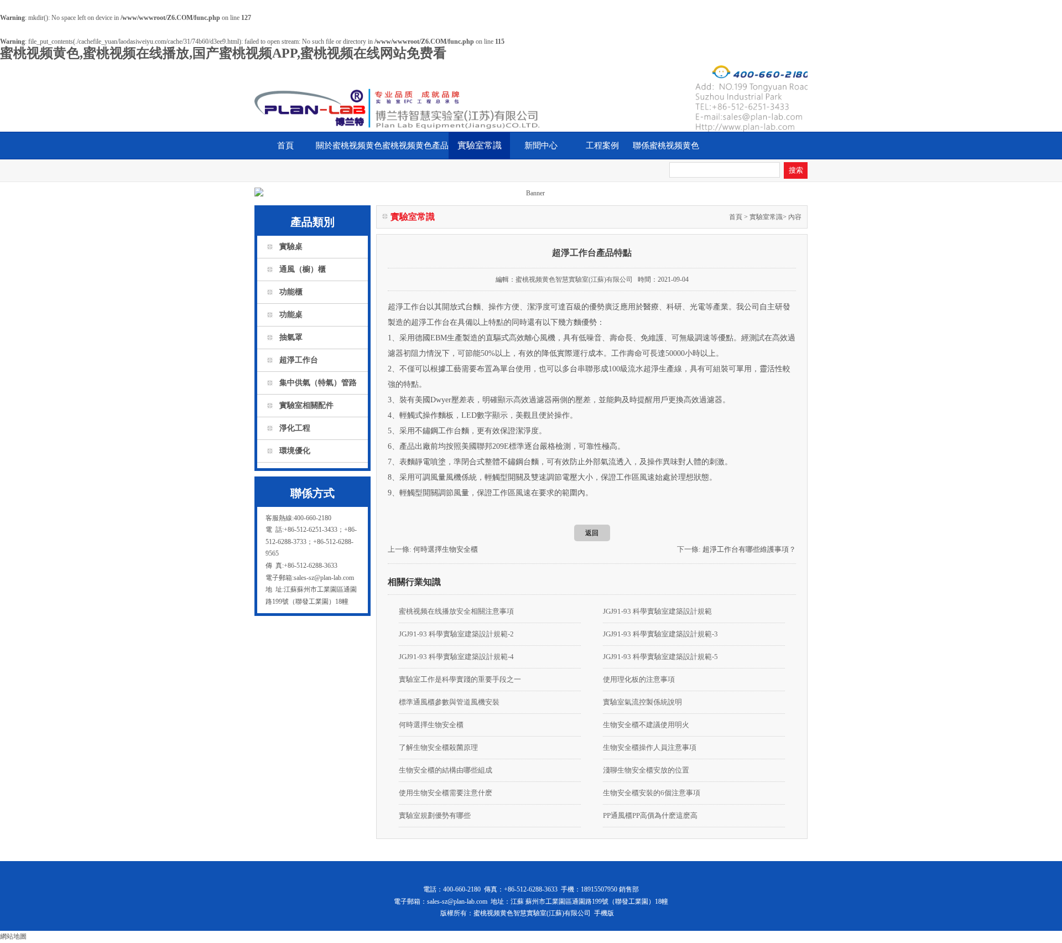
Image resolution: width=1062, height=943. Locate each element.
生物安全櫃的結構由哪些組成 (445, 770)
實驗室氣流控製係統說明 (642, 702)
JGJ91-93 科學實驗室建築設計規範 (657, 611)
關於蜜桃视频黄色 (349, 145)
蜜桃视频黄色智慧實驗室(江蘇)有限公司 (574, 279)
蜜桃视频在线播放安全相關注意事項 (456, 611)
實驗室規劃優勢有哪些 (435, 815)
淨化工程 (294, 428)
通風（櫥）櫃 (302, 269)
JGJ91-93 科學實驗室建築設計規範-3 (660, 634)
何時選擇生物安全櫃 (445, 549)
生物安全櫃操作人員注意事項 (649, 747)
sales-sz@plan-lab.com (457, 901)
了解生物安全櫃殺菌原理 (438, 747)
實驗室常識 (479, 145)
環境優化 (294, 451)
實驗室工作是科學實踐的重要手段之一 (460, 679)
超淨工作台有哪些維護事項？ (749, 549)
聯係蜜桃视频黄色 (666, 145)
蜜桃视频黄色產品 (415, 145)
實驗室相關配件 (306, 405)
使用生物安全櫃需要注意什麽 (445, 793)
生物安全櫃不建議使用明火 (646, 725)
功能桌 (291, 314)
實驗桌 (291, 246)
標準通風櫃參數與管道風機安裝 (449, 702)
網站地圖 (13, 936)
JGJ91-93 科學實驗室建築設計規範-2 (456, 634)
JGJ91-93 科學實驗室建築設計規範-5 (660, 656)
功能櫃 (291, 292)
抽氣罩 (291, 337)
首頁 (285, 145)
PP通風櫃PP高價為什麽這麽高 (650, 815)
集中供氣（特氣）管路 (318, 383)
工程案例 (602, 145)
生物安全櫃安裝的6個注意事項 (651, 793)
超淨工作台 (298, 360)
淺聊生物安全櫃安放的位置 (646, 770)
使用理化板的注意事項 (639, 679)
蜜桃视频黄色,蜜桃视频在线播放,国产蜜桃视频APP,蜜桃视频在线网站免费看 (223, 53)
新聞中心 (541, 145)
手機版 (604, 913)
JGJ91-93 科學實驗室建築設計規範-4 (456, 656)
